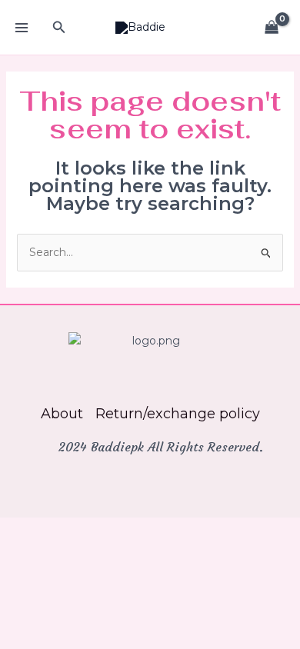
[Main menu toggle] (21, 27)
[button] (59, 28)
